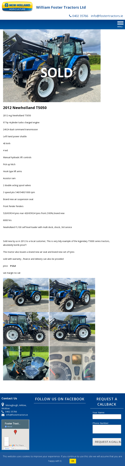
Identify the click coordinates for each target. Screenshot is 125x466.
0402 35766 (79, 16)
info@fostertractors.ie (107, 16)
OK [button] (72, 461)
